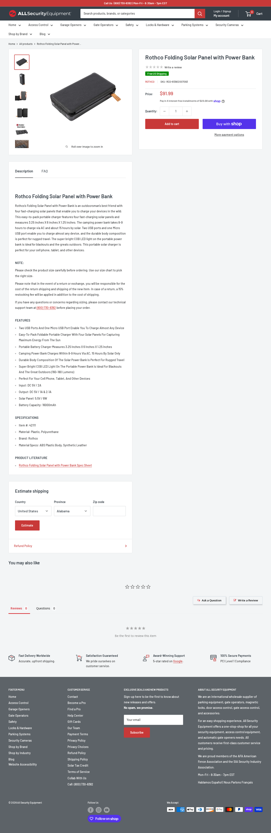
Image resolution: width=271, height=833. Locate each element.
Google (178, 661)
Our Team (74, 728)
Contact (73, 696)
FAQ (44, 171)
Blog (43, 34)
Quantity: (151, 111)
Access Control (38, 25)
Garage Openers (71, 25)
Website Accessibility (22, 764)
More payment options (229, 134)
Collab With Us (77, 778)
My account (222, 16)
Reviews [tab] (16, 608)
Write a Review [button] (248, 600)
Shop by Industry (19, 753)
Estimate (27, 525)
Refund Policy (23, 546)
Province (60, 502)
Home (12, 25)
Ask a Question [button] (211, 600)
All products (26, 43)
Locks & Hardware (157, 25)
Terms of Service (79, 772)
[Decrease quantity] (164, 111)
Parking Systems (192, 25)
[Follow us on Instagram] (99, 810)
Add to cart (172, 124)
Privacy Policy (77, 740)
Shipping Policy (78, 759)
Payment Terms (78, 734)
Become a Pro (77, 703)
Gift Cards (74, 721)
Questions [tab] (43, 608)
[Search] (200, 13)
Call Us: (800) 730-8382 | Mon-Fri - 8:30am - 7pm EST (135, 3)
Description (24, 171)
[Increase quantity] (187, 111)
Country (20, 502)
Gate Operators (103, 25)
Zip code (98, 502)
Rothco (149, 81)
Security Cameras (227, 25)
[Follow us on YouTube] (107, 810)
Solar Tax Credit (78, 765)
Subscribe (137, 732)
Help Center (75, 715)
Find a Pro (74, 709)
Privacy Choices (78, 747)
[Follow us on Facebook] (91, 810)
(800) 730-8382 (46, 307)
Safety (130, 25)
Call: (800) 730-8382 (80, 784)
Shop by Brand (18, 34)
